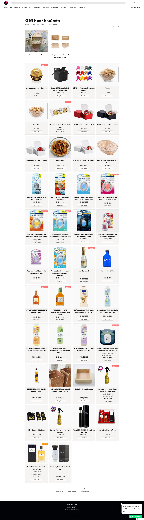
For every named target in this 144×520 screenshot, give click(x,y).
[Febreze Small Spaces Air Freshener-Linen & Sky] (84, 184)
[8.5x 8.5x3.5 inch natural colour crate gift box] (60, 375)
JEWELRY (46, 8)
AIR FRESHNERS (26, 8)
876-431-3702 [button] (135, 8)
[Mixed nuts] (60, 147)
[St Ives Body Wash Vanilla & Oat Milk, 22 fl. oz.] (84, 335)
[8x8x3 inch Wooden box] (84, 375)
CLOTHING (64, 8)
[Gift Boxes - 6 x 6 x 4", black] (107, 111)
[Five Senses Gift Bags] (36, 416)
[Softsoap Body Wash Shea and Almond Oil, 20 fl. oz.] (84, 296)
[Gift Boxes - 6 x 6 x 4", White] (36, 147)
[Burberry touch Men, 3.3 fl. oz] (60, 453)
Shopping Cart (84, 491)
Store (33, 24)
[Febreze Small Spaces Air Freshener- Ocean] (84, 221)
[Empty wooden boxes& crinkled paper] (60, 41)
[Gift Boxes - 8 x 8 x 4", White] (84, 147)
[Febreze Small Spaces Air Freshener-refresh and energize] (60, 257)
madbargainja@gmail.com (72, 509)
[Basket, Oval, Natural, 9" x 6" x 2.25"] (107, 147)
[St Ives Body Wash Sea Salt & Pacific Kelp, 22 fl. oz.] (107, 296)
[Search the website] (123, 3)
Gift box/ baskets (51, 24)
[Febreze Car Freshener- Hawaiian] (60, 184)
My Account (59, 491)
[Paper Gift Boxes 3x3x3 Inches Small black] (60, 74)
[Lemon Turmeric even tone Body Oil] (60, 416)
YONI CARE (82, 8)
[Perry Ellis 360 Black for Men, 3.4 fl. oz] (84, 416)
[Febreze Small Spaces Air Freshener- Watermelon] (107, 221)
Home (27, 24)
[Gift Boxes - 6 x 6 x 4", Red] (84, 111)
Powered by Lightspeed (72, 515)
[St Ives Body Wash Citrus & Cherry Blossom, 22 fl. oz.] (36, 335)
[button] (6, 3)
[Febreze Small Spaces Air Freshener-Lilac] (36, 257)
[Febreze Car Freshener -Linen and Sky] (36, 184)
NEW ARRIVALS (15, 8)
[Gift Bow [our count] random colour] (84, 74)
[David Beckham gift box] (107, 416)
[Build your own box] (36, 41)
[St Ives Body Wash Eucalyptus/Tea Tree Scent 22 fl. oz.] (60, 335)
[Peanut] (107, 74)
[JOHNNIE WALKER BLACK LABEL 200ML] (36, 375)
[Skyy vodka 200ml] (107, 257)
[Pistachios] (36, 111)
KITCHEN (73, 8)
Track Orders (72, 491)
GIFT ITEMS (40, 24)
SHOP (6, 8)
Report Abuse (72, 512)
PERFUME (37, 8)
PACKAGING (54, 8)
